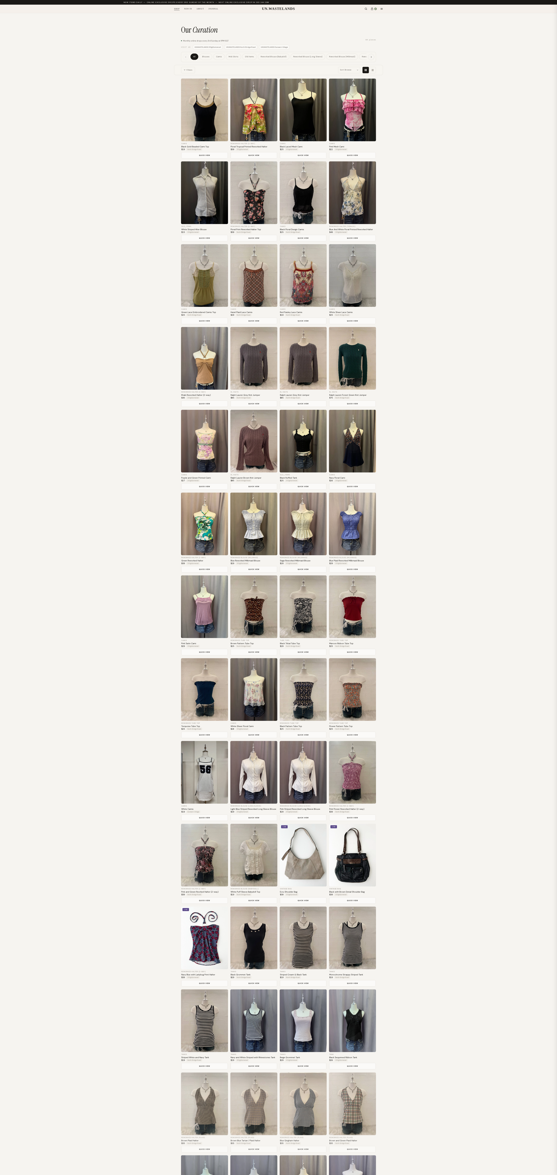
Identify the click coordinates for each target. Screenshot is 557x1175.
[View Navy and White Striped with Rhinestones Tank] (253, 1020)
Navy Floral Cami (337, 477)
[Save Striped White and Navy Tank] (223, 994)
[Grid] (365, 70)
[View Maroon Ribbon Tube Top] (352, 606)
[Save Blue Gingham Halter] (322, 1077)
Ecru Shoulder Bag (288, 891)
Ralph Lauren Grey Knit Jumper (245, 395)
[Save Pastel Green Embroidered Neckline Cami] (322, 1160)
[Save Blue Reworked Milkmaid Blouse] (273, 497)
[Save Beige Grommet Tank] (322, 994)
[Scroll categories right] (371, 57)
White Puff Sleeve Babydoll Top (245, 891)
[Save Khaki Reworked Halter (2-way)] (223, 332)
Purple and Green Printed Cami (196, 477)
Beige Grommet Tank (290, 1057)
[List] (372, 70)
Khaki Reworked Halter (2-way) (196, 395)
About (200, 9)
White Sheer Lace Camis (341, 312)
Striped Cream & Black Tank (293, 974)
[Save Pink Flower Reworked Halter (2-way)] (371, 746)
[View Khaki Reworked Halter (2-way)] (204, 358)
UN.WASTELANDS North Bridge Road (241, 47)
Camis (219, 57)
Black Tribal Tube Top (290, 643)
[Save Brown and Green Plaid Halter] (371, 1077)
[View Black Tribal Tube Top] (303, 606)
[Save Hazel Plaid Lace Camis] (273, 249)
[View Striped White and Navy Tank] (204, 1020)
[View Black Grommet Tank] (253, 938)
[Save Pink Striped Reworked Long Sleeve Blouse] (322, 746)
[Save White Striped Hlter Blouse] (223, 166)
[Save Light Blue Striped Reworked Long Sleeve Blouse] (273, 746)
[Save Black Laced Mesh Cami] (322, 83)
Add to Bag (204, 137)
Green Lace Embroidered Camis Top (198, 312)
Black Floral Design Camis (292, 229)
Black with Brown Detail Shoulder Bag (347, 891)
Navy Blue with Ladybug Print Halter (198, 974)
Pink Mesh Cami (336, 146)
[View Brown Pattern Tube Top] (253, 606)
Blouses (206, 57)
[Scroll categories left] (186, 57)
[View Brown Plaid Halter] (204, 1103)
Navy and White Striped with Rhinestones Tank (253, 1057)
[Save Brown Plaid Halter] (223, 1077)
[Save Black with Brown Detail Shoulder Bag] (371, 829)
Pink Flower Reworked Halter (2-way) (346, 809)
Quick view (204, 155)
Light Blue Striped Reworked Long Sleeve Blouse (253, 809)
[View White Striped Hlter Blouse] (204, 192)
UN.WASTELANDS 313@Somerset (208, 47)
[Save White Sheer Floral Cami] (273, 663)
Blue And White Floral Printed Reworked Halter (351, 229)
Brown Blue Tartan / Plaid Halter (245, 1140)
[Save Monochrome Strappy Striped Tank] (371, 911)
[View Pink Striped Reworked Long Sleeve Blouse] (303, 772)
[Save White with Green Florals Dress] (371, 1160)
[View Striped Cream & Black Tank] (303, 938)
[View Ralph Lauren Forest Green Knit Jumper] (352, 358)
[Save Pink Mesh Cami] (371, 83)
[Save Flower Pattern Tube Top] (371, 663)
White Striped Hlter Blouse (194, 229)
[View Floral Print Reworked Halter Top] (253, 192)
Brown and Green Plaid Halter (343, 1140)
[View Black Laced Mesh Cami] (303, 110)
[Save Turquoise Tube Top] (223, 663)
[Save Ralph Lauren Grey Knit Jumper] (273, 332)
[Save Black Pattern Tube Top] (322, 663)
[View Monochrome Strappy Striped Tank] (352, 938)
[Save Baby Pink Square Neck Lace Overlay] (223, 1160)
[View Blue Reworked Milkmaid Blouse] (253, 524)
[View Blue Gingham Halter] (303, 1103)
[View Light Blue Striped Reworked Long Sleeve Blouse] (253, 772)
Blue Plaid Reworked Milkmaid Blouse (346, 560)
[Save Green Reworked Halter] (223, 497)
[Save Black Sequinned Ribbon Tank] (371, 994)
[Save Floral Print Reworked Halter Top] (273, 166)
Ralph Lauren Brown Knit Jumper (246, 477)
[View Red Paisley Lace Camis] (303, 275)
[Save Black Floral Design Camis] (322, 166)
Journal (213, 9)
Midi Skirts (233, 57)
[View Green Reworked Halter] (204, 524)
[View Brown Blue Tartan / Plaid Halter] (253, 1103)
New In (188, 9)
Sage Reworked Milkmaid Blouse (295, 560)
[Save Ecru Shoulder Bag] (322, 829)
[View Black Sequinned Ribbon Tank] (352, 1020)
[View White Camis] (204, 772)
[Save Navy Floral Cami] (371, 415)
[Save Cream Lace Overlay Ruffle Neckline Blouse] (273, 1160)
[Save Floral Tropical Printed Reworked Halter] (273, 83)
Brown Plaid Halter (190, 1140)
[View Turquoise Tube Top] (204, 689)
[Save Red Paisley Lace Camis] (322, 249)
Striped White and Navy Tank (195, 1057)
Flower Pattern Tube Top (341, 726)
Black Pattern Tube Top (291, 726)
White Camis (187, 809)
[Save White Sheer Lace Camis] (371, 249)
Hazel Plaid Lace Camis (241, 312)
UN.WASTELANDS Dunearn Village (274, 47)
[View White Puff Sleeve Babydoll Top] (253, 855)
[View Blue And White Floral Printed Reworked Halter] (352, 192)
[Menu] (381, 9)
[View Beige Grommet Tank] (303, 1020)
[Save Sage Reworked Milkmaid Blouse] (322, 497)
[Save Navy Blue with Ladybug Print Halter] (223, 911)
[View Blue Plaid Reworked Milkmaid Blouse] (352, 524)
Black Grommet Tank (241, 974)
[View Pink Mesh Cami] (352, 110)
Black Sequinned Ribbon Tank (343, 1057)
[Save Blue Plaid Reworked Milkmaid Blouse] (371, 497)
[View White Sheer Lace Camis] (352, 275)
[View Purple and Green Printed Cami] (204, 441)
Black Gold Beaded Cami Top (195, 146)
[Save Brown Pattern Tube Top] (273, 580)
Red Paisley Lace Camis (291, 312)
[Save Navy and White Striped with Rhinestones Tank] (273, 994)
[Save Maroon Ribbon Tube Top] (371, 580)
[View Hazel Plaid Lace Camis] (253, 275)
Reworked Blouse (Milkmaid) (342, 57)
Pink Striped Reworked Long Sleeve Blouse (300, 809)
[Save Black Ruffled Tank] (322, 415)
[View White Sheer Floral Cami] (253, 689)
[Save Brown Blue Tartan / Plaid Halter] (273, 1077)
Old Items (249, 57)
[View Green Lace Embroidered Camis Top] (204, 275)
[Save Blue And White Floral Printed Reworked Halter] (371, 166)
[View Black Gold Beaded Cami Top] (204, 110)
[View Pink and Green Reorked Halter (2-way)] (204, 855)
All (194, 57)
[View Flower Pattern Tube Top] (352, 689)
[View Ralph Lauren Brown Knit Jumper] (253, 441)
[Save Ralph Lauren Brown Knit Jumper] (273, 415)
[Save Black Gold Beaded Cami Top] (223, 83)
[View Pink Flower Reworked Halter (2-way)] (352, 772)
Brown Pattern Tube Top (242, 643)
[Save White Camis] (223, 746)
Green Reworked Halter (192, 560)
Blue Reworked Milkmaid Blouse (245, 560)
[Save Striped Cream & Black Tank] (322, 911)
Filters (189, 70)
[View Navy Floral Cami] (352, 441)
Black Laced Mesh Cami (291, 146)
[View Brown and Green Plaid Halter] (352, 1103)
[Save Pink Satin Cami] (223, 580)
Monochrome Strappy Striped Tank (346, 974)
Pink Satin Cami (188, 643)
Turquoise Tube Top (190, 726)
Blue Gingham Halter (289, 1140)
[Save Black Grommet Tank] (273, 911)
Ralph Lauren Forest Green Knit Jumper (348, 395)
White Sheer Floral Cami (242, 726)
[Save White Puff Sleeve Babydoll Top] (273, 829)
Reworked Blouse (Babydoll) (274, 57)
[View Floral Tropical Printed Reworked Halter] (253, 110)
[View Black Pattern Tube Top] (303, 689)
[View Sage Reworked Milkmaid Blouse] (303, 524)
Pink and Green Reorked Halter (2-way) (200, 891)
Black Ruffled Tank (288, 477)
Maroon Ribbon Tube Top (341, 643)
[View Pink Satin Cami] (204, 606)
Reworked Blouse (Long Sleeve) (308, 57)
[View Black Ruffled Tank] (303, 441)
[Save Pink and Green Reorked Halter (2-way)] (223, 829)
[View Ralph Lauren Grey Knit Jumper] (253, 358)
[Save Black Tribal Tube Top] (322, 580)
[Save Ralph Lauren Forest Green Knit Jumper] (371, 332)
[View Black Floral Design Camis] (303, 192)
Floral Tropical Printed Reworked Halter (249, 146)
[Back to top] (550, 1169)
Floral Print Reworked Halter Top (246, 229)
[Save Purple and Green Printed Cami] (223, 415)
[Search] (366, 9)
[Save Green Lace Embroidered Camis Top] (223, 249)
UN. (278, 9)
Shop (177, 9)
